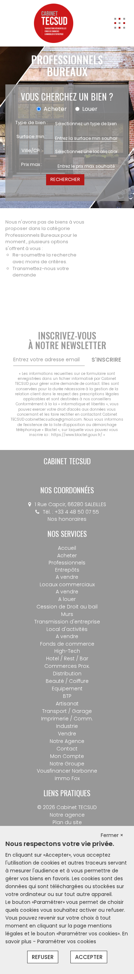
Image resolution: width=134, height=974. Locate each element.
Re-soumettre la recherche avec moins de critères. (44, 258)
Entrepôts (67, 569)
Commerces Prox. (67, 666)
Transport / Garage (67, 711)
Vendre (67, 733)
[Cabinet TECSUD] (53, 22)
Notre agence (67, 814)
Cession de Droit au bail (67, 606)
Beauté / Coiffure (67, 681)
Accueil (67, 548)
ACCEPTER (89, 957)
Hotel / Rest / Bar (67, 658)
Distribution (67, 673)
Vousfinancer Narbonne (67, 770)
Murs (67, 614)
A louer (67, 599)
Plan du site (67, 822)
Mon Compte (67, 756)
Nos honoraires (67, 519)
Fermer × (112, 835)
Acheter (67, 555)
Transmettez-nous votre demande (41, 272)
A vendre (67, 577)
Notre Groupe (67, 763)
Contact (67, 748)
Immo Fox (67, 778)
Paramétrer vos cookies (66, 941)
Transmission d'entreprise (67, 621)
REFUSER (43, 957)
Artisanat (67, 703)
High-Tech (67, 651)
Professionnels (67, 562)
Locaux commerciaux (67, 584)
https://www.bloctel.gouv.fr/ (76, 434)
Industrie (67, 726)
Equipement (67, 688)
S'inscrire (106, 359)
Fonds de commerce (67, 643)
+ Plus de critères (67, 188)
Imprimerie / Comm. (67, 718)
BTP (67, 696)
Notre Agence (67, 741)
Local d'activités (67, 629)
